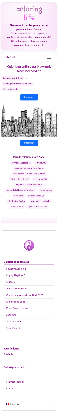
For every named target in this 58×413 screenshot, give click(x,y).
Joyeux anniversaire (16, 288)
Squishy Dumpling (16, 269)
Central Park (17, 207)
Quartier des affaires (37, 207)
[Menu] (49, 57)
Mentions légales (15, 382)
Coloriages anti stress (13, 78)
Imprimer (29, 97)
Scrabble (8, 354)
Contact (10, 388)
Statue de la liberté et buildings (20, 190)
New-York (18, 196)
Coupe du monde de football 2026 (24, 295)
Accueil (10, 57)
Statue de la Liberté (20, 179)
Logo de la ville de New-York (29, 185)
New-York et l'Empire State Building (29, 174)
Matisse (10, 282)
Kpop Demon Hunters (18, 308)
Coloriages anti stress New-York (17, 84)
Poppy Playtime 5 (15, 275)
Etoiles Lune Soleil (16, 302)
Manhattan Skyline (16, 201)
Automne (11, 315)
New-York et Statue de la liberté (29, 168)
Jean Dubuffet (13, 321)
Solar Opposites (14, 328)
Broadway (41, 163)
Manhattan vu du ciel (40, 201)
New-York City (40, 179)
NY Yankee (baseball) (21, 163)
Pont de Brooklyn (36, 196)
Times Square (46, 190)
